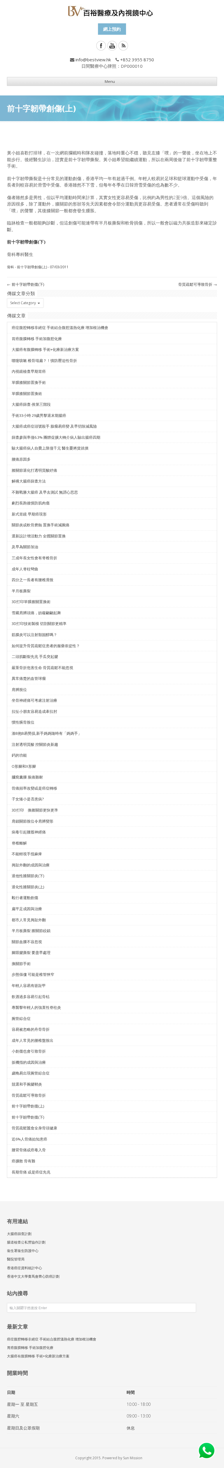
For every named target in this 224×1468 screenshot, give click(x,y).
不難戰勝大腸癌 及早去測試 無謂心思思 (45, 492)
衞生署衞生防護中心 (22, 1250)
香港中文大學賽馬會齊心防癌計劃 (33, 1276)
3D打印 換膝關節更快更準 (35, 810)
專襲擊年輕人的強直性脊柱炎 (36, 1007)
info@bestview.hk (93, 59)
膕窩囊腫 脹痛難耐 (27, 777)
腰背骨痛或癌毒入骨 (29, 1149)
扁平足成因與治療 (27, 908)
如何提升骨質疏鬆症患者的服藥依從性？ (46, 645)
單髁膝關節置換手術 (29, 382)
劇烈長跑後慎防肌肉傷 (31, 503)
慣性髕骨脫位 (23, 722)
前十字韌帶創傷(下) (25, 284)
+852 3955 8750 (137, 59)
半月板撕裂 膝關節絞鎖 (31, 930)
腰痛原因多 (21, 459)
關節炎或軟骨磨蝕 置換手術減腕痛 (40, 524)
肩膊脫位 (19, 689)
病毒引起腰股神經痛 (29, 832)
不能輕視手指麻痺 (27, 853)
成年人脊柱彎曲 (25, 569)
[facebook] (101, 45)
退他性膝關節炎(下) (28, 875)
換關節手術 (21, 963)
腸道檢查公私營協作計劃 (26, 1242)
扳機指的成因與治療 (29, 1062)
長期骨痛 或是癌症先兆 (31, 1172)
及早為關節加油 (25, 546)
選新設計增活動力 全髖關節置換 (39, 536)
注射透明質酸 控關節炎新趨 (35, 744)
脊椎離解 (19, 843)
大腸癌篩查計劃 (19, 1233)
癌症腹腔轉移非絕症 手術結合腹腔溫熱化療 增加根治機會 (60, 327)
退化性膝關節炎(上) (28, 886)
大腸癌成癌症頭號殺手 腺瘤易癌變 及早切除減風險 (54, 426)
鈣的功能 (19, 755)
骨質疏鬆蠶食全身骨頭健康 (34, 1128)
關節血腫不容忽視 (27, 941)
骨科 (10, 266)
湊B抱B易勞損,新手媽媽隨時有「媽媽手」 (47, 733)
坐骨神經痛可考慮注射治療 (34, 700)
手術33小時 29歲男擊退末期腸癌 (39, 415)
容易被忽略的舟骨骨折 (31, 1029)
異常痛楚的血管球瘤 (29, 678)
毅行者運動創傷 (25, 897)
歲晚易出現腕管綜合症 (31, 1073)
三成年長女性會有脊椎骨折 (34, 557)
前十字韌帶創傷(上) (32, 266)
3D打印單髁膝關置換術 (31, 601)
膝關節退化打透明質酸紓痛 (34, 470)
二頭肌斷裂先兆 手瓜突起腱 (35, 656)
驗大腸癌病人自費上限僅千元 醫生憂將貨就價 (50, 448)
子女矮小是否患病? (28, 799)
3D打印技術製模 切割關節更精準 (39, 623)
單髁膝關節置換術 (27, 393)
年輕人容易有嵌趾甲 (29, 985)
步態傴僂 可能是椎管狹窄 (33, 974)
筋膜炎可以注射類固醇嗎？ (34, 634)
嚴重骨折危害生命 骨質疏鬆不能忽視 (42, 667)
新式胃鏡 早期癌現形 (29, 514)
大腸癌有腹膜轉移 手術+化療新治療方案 (45, 349)
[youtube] (112, 45)
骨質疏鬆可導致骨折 (197, 284)
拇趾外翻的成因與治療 (31, 865)
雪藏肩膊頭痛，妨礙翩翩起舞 (36, 612)
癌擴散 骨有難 (23, 1161)
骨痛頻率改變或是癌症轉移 (34, 788)
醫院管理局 (15, 1259)
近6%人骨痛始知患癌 (29, 1139)
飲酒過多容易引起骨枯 (31, 996)
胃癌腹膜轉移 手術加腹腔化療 (37, 338)
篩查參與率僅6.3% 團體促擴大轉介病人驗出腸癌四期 (56, 437)
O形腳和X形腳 (24, 766)
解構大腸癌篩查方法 (29, 481)
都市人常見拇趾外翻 (29, 919)
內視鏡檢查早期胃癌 (29, 371)
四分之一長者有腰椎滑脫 (32, 579)
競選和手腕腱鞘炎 (27, 1084)
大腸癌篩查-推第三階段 (31, 404)
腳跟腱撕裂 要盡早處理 (31, 952)
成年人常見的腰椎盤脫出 (32, 1040)
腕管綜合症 (21, 1018)
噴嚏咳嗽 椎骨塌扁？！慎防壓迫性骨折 (44, 360)
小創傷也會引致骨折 (29, 1051)
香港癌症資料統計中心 (24, 1267)
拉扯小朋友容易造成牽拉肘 (34, 711)
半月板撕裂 (21, 590)
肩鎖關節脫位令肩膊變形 (32, 821)
